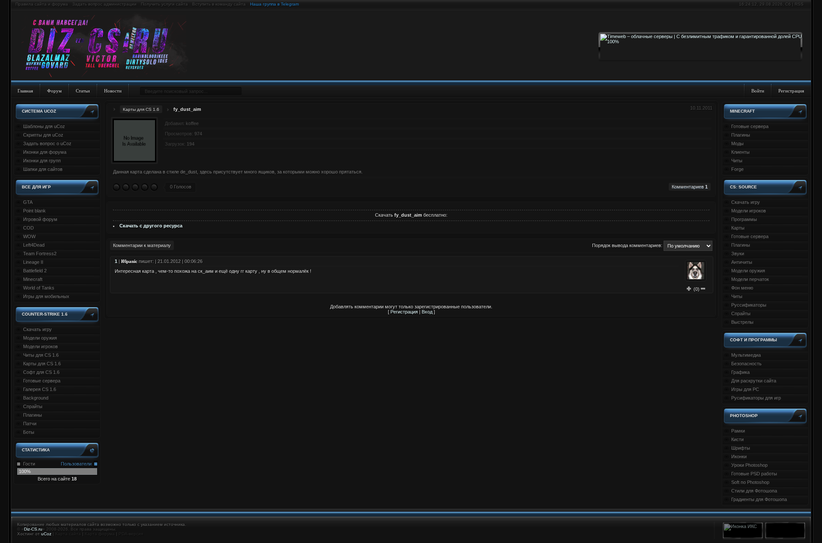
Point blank (34, 210)
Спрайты (32, 406)
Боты (28, 432)
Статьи (83, 90)
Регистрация (791, 90)
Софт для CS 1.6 (41, 372)
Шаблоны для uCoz (44, 126)
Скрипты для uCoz (43, 134)
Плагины (32, 415)
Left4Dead (34, 245)
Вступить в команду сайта (219, 4)
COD (28, 227)
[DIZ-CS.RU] (108, 46)
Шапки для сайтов (43, 169)
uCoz (46, 533)
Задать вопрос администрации (104, 4)
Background (35, 397)
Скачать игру (37, 329)
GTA (28, 202)
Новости (113, 90)
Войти (757, 90)
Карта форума (100, 533)
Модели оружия (40, 337)
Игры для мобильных (46, 296)
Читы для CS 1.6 (41, 355)
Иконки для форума (44, 152)
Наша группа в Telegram (274, 4)
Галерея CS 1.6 (39, 389)
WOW (29, 236)
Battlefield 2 (35, 270)
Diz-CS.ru (33, 529)
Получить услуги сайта (164, 4)
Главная (25, 90)
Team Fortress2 (40, 253)
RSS (799, 4)
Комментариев (690, 186)
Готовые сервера (41, 380)
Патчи (29, 423)
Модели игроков (40, 346)
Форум (54, 90)
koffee (192, 123)
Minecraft (32, 279)
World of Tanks (38, 287)
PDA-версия (131, 533)
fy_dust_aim (187, 109)
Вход (427, 311)
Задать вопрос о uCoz (47, 143)
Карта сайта (68, 533)
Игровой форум (40, 219)
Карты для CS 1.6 (42, 363)
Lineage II (33, 262)
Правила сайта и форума (41, 4)
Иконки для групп (42, 160)
